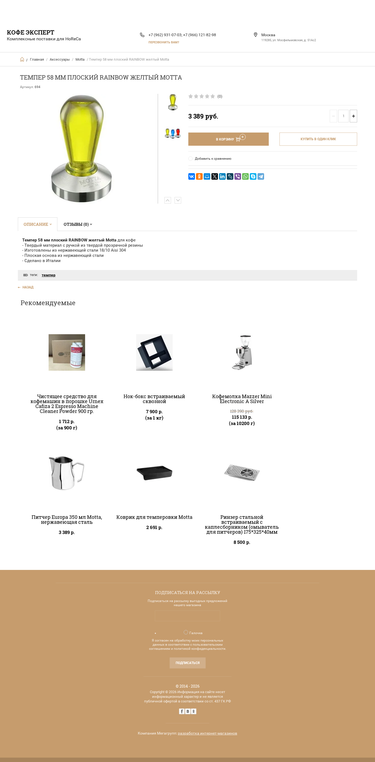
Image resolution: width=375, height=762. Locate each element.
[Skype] (253, 176)
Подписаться (188, 663)
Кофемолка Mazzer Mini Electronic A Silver (242, 398)
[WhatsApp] (245, 176)
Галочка (196, 633)
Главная (37, 59)
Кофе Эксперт (30, 32)
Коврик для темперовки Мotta (154, 517)
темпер (48, 275)
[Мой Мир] (207, 176)
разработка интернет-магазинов (207, 733)
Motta (80, 59)
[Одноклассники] (199, 176)
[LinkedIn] (222, 176)
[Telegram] (261, 176)
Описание (36, 224)
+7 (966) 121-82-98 (199, 35)
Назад (28, 287)
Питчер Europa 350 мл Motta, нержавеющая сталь (67, 519)
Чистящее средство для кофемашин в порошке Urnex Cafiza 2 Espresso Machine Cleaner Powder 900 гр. (66, 403)
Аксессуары (60, 59)
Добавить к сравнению (213, 159)
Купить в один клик (318, 139)
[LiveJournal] (230, 176)
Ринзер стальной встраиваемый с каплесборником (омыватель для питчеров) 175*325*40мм (242, 524)
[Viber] (237, 176)
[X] (214, 176)
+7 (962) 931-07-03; (165, 35)
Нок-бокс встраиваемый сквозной (154, 398)
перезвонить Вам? (164, 42)
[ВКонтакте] (191, 176)
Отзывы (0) (76, 224)
